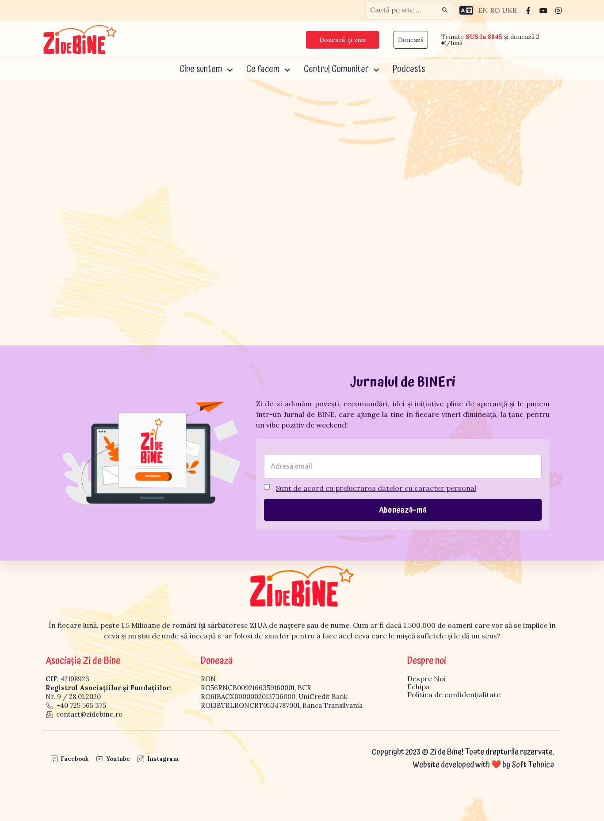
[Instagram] (558, 10)
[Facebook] (528, 10)
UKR (509, 10)
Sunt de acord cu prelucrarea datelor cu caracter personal (376, 488)
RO (495, 10)
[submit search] (444, 10)
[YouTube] (543, 10)
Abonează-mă (403, 510)
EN (483, 10)
